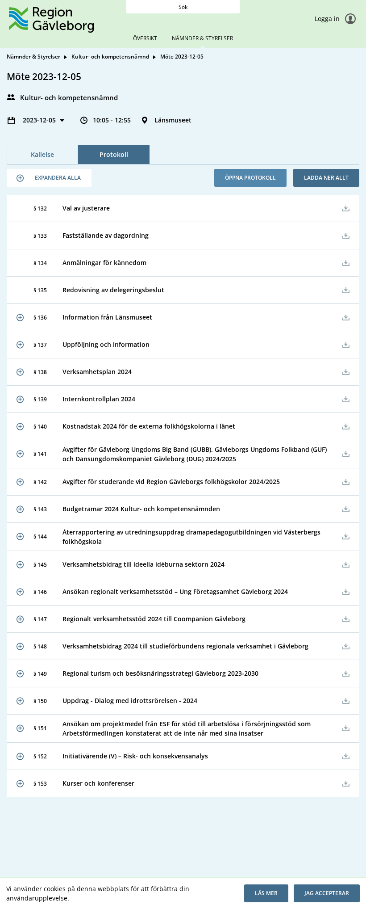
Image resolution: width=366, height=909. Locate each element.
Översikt (145, 38)
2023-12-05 (40, 120)
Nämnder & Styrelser (202, 38)
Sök (183, 7)
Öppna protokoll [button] (250, 177)
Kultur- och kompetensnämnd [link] (110, 56)
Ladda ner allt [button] (326, 177)
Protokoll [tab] (114, 154)
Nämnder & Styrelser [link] (33, 56)
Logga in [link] (328, 18)
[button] (49, 178)
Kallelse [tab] (42, 154)
